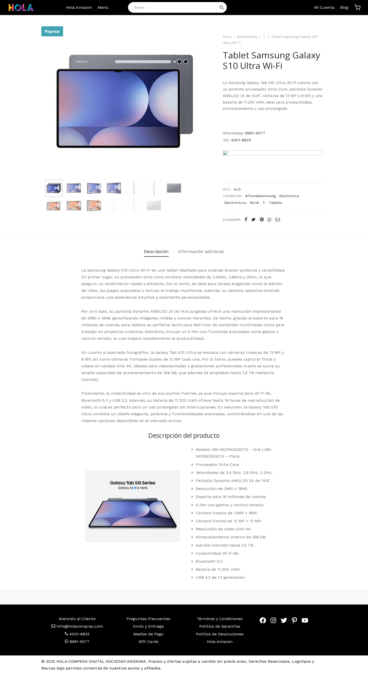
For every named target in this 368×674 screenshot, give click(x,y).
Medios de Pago (148, 634)
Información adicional (201, 251)
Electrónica (289, 196)
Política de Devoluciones (220, 634)
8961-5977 (255, 133)
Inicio (227, 37)
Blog (344, 7)
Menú (103, 7)
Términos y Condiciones (220, 618)
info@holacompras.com (80, 626)
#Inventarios (247, 37)
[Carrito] (357, 8)
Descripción (156, 251)
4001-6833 (241, 140)
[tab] (156, 251)
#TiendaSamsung (260, 196)
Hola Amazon (79, 7)
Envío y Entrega (148, 626)
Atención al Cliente (77, 618)
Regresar (52, 31)
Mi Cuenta (324, 7)
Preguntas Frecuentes (148, 618)
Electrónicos (235, 203)
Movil (254, 203)
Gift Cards (148, 641)
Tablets (275, 203)
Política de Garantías (219, 626)
